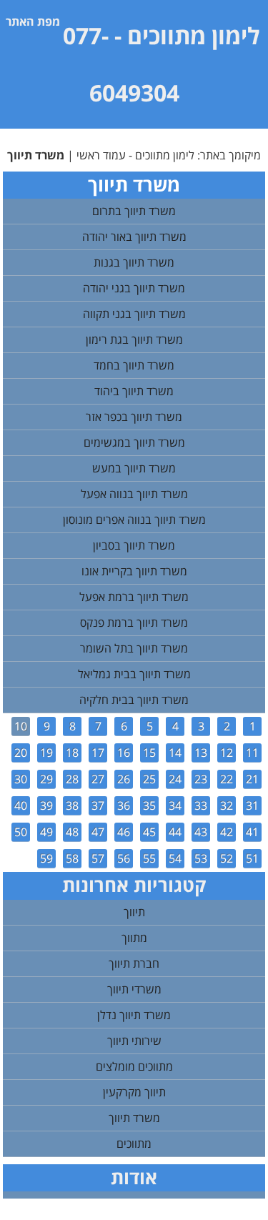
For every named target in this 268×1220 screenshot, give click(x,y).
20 (20, 752)
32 (226, 805)
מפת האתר (33, 21)
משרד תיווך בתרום (134, 211)
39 (46, 805)
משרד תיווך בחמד (134, 365)
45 (149, 832)
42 (226, 832)
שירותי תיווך (134, 1040)
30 (20, 779)
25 (149, 779)
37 (97, 805)
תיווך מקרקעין (134, 1092)
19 (46, 752)
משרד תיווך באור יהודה (134, 236)
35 (149, 805)
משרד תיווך (134, 1118)
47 (97, 832)
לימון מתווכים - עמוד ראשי (135, 155)
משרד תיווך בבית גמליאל (134, 674)
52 (226, 858)
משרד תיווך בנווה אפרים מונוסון (134, 519)
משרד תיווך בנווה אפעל (134, 494)
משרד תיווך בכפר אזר (134, 417)
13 (200, 752)
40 (20, 805)
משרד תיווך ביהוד (134, 391)
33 (200, 805)
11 (252, 752)
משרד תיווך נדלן (134, 1015)
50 (20, 832)
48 (72, 832)
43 (200, 832)
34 (175, 805)
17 (97, 752)
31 (252, 805)
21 (252, 779)
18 (72, 752)
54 (175, 858)
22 (226, 779)
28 (72, 779)
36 (123, 805)
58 (72, 858)
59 (46, 858)
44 (175, 832)
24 (175, 779)
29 (46, 779)
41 (252, 832)
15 (149, 752)
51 (252, 858)
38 (72, 805)
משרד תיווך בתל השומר (134, 648)
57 (97, 858)
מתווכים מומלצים (134, 1066)
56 (123, 858)
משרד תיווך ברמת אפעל (134, 597)
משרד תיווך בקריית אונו (134, 571)
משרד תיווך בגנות (134, 262)
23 (200, 779)
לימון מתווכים (193, 35)
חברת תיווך (134, 963)
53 (200, 858)
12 (226, 752)
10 (20, 726)
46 (123, 832)
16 (123, 752)
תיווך (134, 912)
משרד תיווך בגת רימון (134, 339)
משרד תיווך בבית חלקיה (134, 700)
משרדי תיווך (134, 989)
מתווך (134, 938)
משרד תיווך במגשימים (134, 442)
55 (149, 858)
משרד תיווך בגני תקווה (134, 314)
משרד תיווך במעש (134, 468)
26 (123, 779)
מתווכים (134, 1143)
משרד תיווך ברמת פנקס (134, 622)
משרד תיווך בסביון (134, 545)
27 (97, 779)
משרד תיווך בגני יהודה (134, 288)
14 (175, 752)
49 (46, 832)
